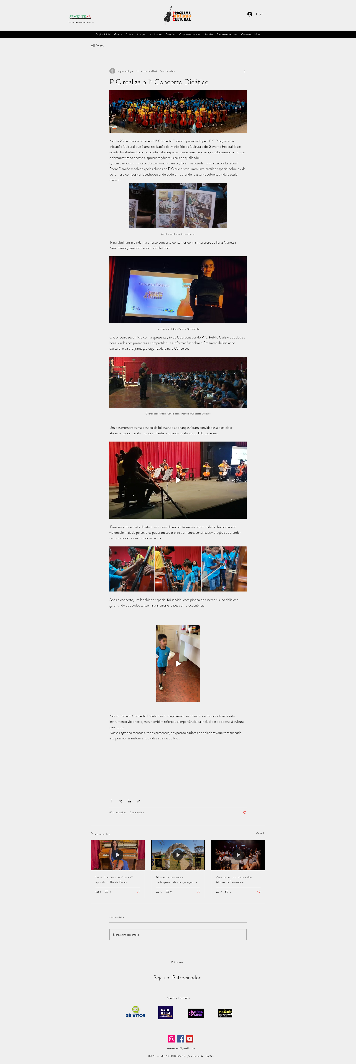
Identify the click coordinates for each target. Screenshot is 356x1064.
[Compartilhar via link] (138, 801)
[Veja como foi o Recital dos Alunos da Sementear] (238, 855)
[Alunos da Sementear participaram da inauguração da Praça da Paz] (178, 855)
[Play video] (178, 480)
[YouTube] (189, 1038)
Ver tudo (260, 833)
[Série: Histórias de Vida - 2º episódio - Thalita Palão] (118, 855)
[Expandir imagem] (178, 111)
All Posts (97, 45)
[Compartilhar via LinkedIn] (129, 801)
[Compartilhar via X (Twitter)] (120, 801)
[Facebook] (180, 1038)
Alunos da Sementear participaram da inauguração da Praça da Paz (176, 879)
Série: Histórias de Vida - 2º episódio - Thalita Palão (114, 879)
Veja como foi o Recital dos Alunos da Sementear (234, 879)
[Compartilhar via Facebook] (111, 801)
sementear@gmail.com (181, 1048)
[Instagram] (171, 1038)
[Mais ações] (244, 71)
